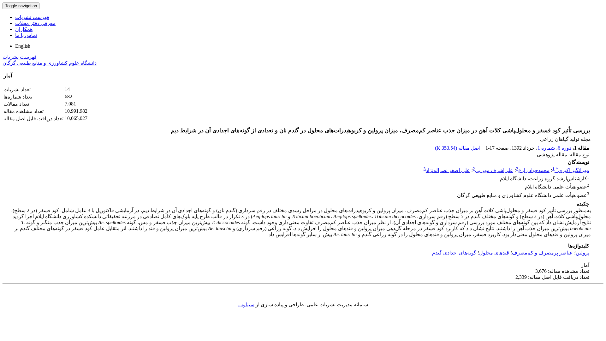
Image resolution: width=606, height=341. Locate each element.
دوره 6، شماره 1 (554, 148)
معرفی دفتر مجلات (35, 23)
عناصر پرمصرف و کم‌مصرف (542, 252)
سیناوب (246, 304)
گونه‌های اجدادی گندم (454, 252)
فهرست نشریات (32, 17)
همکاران (24, 29)
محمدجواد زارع (534, 170)
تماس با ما (26, 35)
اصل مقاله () (458, 148)
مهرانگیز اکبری (572, 170)
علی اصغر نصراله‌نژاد (448, 170)
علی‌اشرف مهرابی (494, 170)
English (22, 46)
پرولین (582, 252)
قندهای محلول (494, 252)
